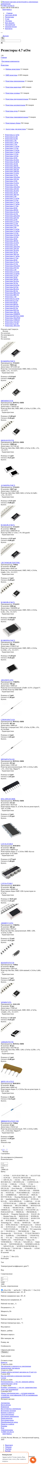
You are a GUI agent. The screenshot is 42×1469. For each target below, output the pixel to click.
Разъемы (4, 1426)
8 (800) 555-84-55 (7, 1432)
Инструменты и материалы (11, 1409)
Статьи (3, 1378)
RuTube (8, 1451)
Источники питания (8, 1410)
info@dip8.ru (7, 9)
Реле (2, 1428)
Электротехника (7, 1430)
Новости (4, 1362)
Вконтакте (9, 1445)
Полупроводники (7, 1420)
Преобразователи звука (9, 1422)
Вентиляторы (6, 1405)
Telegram (8, 1447)
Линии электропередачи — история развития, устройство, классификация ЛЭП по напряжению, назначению (19, 1395)
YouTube (8, 1449)
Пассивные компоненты (10, 1416)
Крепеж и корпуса (7, 1412)
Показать (5, 1352)
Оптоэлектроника (7, 1414)
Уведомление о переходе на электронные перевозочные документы (16, 1367)
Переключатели (6, 1418)
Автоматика (5, 1403)
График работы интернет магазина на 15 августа (19, 1372)
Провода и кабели (7, 1424)
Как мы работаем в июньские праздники (16, 1376)
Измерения (5, 1407)
